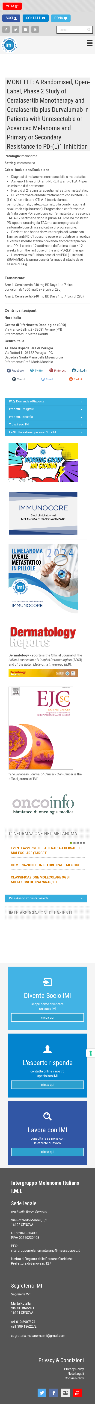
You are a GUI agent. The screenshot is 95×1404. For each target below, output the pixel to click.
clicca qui (47, 1017)
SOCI (10, 18)
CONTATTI (34, 18)
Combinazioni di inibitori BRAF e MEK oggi (46, 865)
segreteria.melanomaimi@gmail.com (38, 1336)
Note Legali (76, 1373)
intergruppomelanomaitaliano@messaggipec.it (45, 1250)
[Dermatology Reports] (43, 636)
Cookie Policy (74, 1378)
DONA (59, 18)
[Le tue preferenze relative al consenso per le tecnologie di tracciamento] (90, 1053)
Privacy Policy (74, 1369)
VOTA (10, 6)
